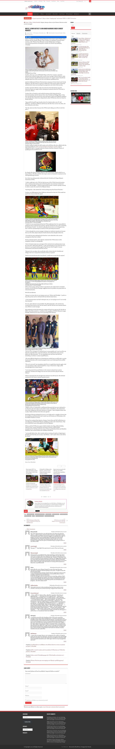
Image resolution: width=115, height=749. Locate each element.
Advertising (40, 1)
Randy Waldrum (56, 514)
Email (27, 691)
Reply (65, 543)
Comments (84, 33)
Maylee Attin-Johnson (40, 514)
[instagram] (82, 1)
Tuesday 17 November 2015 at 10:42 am (58, 615)
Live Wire (55, 14)
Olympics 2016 (48, 514)
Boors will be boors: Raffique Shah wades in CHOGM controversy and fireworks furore (33, 520)
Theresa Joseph (34, 553)
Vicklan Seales (34, 585)
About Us (35, 1)
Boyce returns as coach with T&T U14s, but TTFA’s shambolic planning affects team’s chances (46, 471)
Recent (73, 33)
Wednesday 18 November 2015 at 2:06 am (58, 585)
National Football (58, 33)
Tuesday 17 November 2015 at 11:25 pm (58, 593)
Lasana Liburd (29, 33)
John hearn (49, 730)
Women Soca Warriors (49, 516)
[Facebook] (78, 1)
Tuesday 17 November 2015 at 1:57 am (58, 633)
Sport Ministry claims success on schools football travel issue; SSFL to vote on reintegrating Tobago (56, 741)
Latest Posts (62, 1)
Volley (30, 14)
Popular (78, 33)
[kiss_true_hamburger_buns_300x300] (46, 161)
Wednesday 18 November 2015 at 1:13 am (58, 567)
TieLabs (89, 747)
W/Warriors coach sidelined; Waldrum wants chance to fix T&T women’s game (58, 520)
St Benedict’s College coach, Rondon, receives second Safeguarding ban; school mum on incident (32, 471)
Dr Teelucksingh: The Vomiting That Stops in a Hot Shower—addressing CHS (84, 48)
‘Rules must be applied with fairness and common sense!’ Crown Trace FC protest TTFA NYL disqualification (59, 471)
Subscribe (27, 722)
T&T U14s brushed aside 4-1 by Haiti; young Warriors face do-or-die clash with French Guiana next (80, 80)
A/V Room (62, 14)
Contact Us (48, 1)
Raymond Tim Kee (64, 514)
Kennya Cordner (30, 514)
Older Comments (30, 529)
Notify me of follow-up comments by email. (37, 700)
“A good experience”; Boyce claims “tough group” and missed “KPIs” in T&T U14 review (79, 56)
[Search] (90, 1)
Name (27, 686)
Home (58, 1)
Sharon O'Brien (28, 516)
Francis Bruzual (34, 593)
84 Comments (30, 34)
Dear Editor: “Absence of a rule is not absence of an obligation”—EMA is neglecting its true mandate (80, 40)
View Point (36, 14)
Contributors (53, 1)
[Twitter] (79, 1)
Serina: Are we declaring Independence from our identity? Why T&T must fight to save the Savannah (56, 18)
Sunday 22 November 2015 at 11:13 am (58, 531)
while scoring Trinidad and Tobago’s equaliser (47, 146)
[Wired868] (35, 7)
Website (27, 695)
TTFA (33, 516)
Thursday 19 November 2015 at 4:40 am (58, 546)
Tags (73, 36)
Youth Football (48, 14)
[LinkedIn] (80, 1)
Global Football (36, 22)
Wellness (42, 14)
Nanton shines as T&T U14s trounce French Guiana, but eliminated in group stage (84, 63)
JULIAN (49, 726)
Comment (28, 673)
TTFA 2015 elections (39, 516)
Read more (34, 490)
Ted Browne (33, 633)
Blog (44, 1)
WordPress (77, 747)
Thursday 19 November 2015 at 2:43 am (58, 553)
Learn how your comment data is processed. (54, 707)
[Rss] (77, 1)
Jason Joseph (34, 546)
